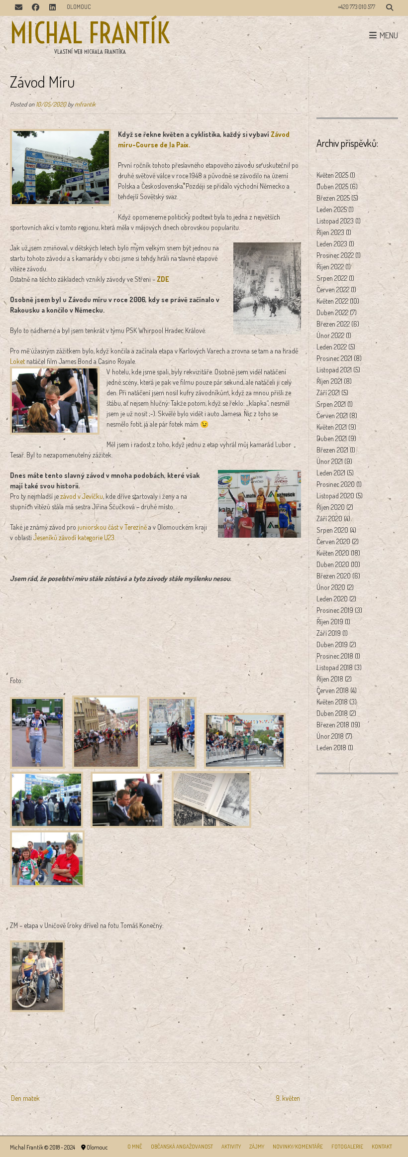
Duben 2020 (332, 564)
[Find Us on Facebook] (35, 8)
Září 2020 (329, 518)
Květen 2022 (332, 301)
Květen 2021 (331, 427)
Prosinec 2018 (334, 656)
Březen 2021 (332, 450)
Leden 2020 (332, 598)
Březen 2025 (333, 198)
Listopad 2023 (335, 221)
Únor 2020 (330, 587)
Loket (17, 361)
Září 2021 (328, 392)
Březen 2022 (333, 324)
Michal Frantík (90, 33)
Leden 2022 (331, 347)
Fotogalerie (347, 1146)
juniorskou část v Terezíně (112, 527)
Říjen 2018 (329, 679)
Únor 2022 (330, 335)
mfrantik (85, 104)
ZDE (163, 279)
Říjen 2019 (329, 621)
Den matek (25, 1098)
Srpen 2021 (331, 404)
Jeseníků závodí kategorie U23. (73, 537)
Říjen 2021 (329, 381)
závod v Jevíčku (81, 496)
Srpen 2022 (331, 278)
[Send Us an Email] (18, 8)
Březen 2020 (333, 576)
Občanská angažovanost (182, 1146)
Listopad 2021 (334, 369)
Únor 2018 (330, 736)
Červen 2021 (332, 415)
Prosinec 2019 (334, 610)
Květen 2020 (332, 553)
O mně (134, 1146)
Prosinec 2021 (334, 358)
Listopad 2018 (334, 667)
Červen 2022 (332, 289)
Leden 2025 (331, 209)
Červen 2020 (333, 541)
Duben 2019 (332, 644)
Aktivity (231, 1146)
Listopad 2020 (335, 495)
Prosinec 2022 (335, 255)
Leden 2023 (331, 243)
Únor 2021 (329, 461)
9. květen (288, 1098)
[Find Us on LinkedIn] (52, 8)
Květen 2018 (332, 701)
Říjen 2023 (330, 232)
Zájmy (256, 1146)
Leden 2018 (331, 747)
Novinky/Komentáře (298, 1146)
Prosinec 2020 (335, 484)
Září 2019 (328, 633)
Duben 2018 (332, 713)
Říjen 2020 (330, 507)
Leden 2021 (330, 472)
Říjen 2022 (330, 266)
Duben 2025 (332, 186)
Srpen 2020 (332, 530)
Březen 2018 (332, 724)
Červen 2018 (332, 690)
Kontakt (382, 1146)
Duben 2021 (331, 438)
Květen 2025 (332, 175)
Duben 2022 (332, 312)
